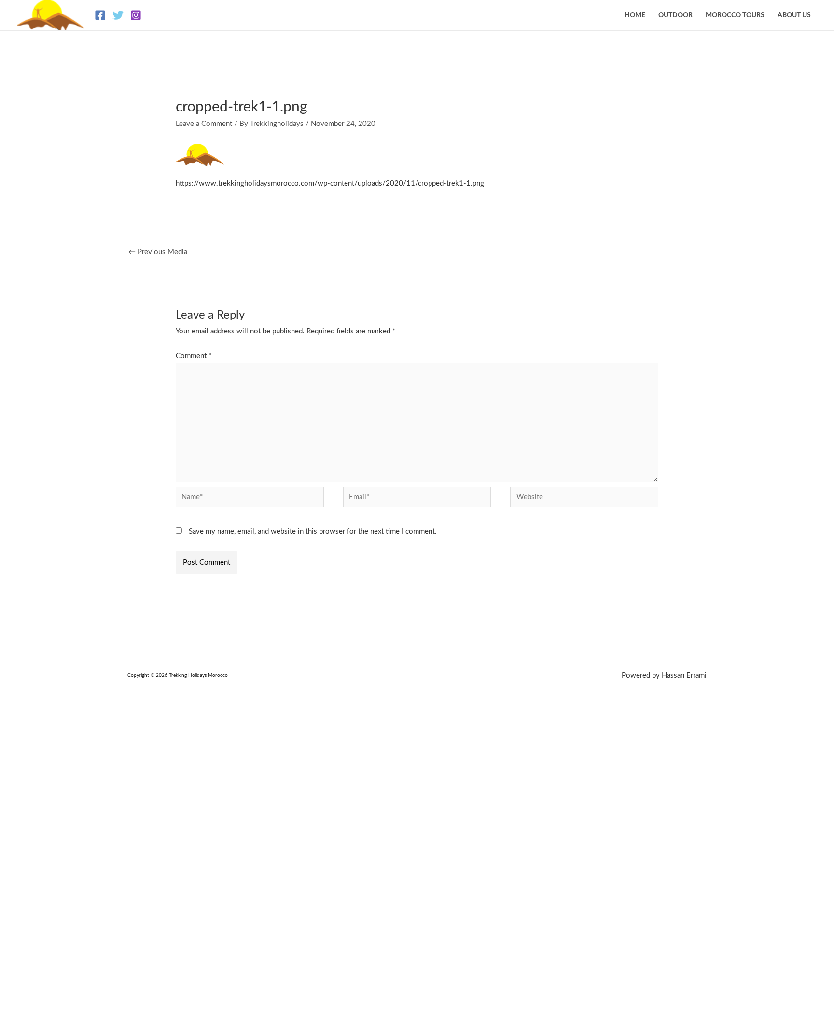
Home (635, 15)
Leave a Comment (204, 123)
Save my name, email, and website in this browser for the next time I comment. (313, 531)
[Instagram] (136, 15)
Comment (193, 356)
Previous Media (157, 252)
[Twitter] (118, 15)
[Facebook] (100, 15)
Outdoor (675, 15)
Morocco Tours (735, 15)
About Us (794, 15)
